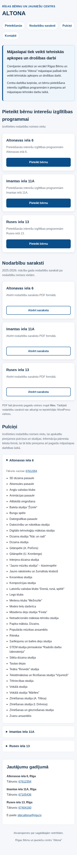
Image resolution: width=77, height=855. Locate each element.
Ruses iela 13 (19, 746)
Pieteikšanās (13, 25)
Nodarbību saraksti (42, 25)
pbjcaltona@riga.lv (30, 815)
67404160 (24, 807)
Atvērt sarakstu (38, 310)
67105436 (24, 794)
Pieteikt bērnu (38, 162)
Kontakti (10, 35)
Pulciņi (67, 25)
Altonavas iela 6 (21, 460)
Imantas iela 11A (21, 732)
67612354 (31, 470)
